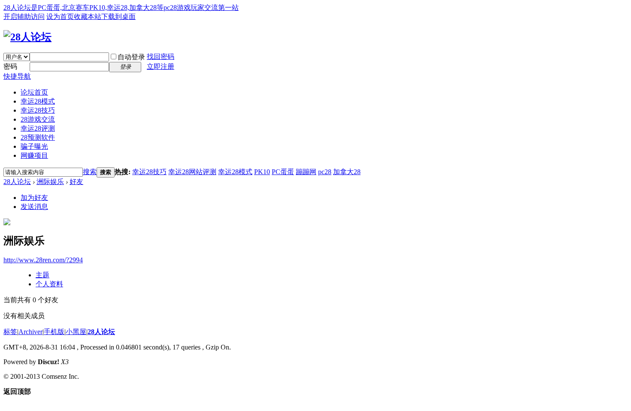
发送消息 (34, 206)
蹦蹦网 (306, 171)
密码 (10, 66)
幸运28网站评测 (192, 171)
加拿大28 (347, 171)
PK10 (262, 171)
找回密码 (160, 56)
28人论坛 (17, 181)
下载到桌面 (118, 16)
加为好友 (34, 197)
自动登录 (131, 57)
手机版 (54, 331)
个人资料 (49, 284)
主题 (42, 275)
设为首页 (60, 16)
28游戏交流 (38, 119)
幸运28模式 (38, 101)
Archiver (30, 331)
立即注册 (160, 66)
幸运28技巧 (38, 110)
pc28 (324, 171)
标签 (10, 331)
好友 (76, 181)
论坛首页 (34, 92)
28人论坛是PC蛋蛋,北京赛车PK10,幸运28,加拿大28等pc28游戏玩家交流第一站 (121, 7)
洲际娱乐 (50, 181)
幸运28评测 (38, 128)
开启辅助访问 (24, 16)
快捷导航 (17, 76)
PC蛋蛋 (283, 171)
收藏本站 (87, 16)
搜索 (90, 171)
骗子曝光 (34, 146)
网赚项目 (34, 155)
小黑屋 (76, 331)
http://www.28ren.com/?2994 (43, 260)
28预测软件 (38, 137)
